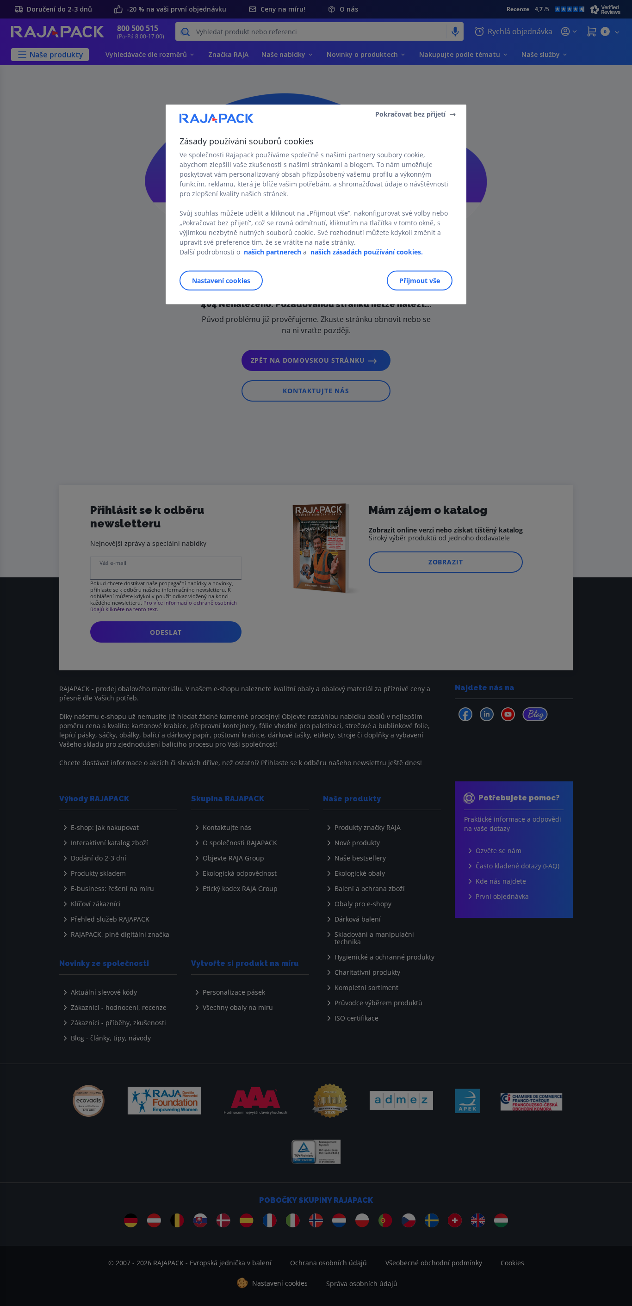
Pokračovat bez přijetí (410, 114)
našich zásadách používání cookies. (366, 252)
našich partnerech (272, 252)
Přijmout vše (419, 280)
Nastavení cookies (221, 280)
